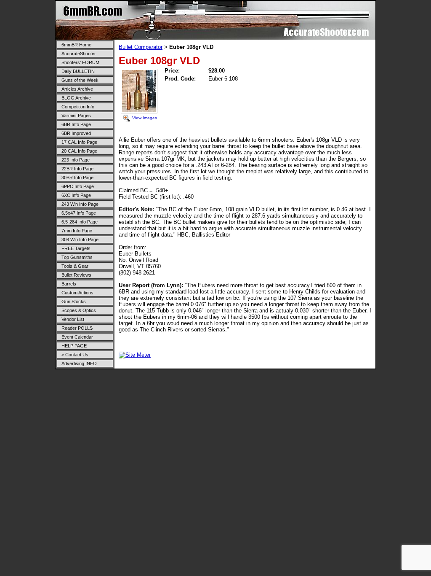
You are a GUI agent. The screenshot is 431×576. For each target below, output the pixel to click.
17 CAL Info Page (79, 142)
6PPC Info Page (77, 186)
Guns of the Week (79, 80)
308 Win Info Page (79, 239)
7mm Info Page (76, 230)
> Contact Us (74, 354)
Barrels (68, 283)
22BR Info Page (77, 168)
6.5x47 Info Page (78, 212)
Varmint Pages (76, 115)
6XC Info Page (76, 195)
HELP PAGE (74, 345)
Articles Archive (77, 89)
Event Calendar (77, 336)
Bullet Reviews (76, 274)
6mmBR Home (76, 44)
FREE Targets (75, 248)
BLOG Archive (76, 97)
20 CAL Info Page (79, 150)
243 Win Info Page (79, 204)
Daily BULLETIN (78, 71)
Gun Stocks (73, 301)
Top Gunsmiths (77, 257)
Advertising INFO (79, 363)
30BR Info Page (77, 177)
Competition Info (77, 106)
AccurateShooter (78, 53)
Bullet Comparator (140, 47)
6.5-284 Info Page (79, 221)
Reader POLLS (77, 328)
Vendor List (72, 319)
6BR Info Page (76, 124)
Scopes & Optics (78, 310)
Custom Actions (77, 292)
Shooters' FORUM (80, 62)
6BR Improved (76, 133)
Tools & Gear (74, 266)
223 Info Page (75, 159)
